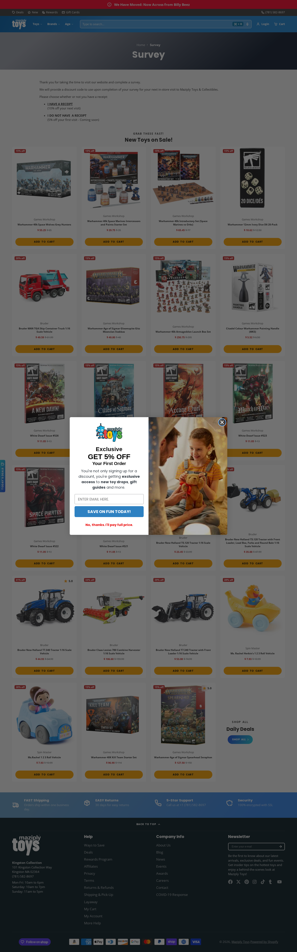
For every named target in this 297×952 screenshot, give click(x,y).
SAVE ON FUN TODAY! (109, 511)
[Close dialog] (222, 422)
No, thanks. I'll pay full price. (109, 525)
